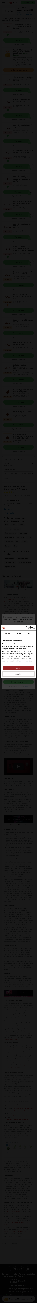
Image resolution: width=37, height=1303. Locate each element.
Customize (17, 674)
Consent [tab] (7, 633)
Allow (18, 668)
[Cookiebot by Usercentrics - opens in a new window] (26, 627)
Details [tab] (18, 633)
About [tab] (30, 633)
